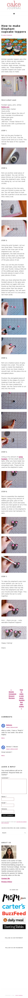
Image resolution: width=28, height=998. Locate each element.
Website (4, 809)
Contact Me (5, 878)
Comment (5, 778)
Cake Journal (19, 995)
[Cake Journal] (14, 9)
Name (4, 796)
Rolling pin (5, 107)
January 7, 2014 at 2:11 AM (12, 727)
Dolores (9, 725)
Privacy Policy (6, 881)
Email (3, 803)
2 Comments (9, 35)
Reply (3, 755)
